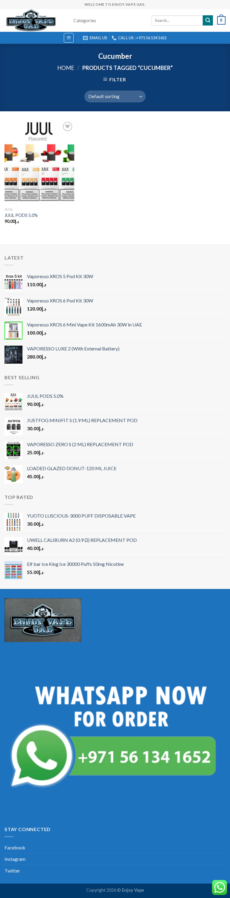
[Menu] (69, 38)
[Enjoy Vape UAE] (34, 20)
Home (65, 68)
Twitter (12, 870)
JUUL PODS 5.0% (21, 215)
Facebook (14, 847)
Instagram (14, 859)
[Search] (208, 20)
